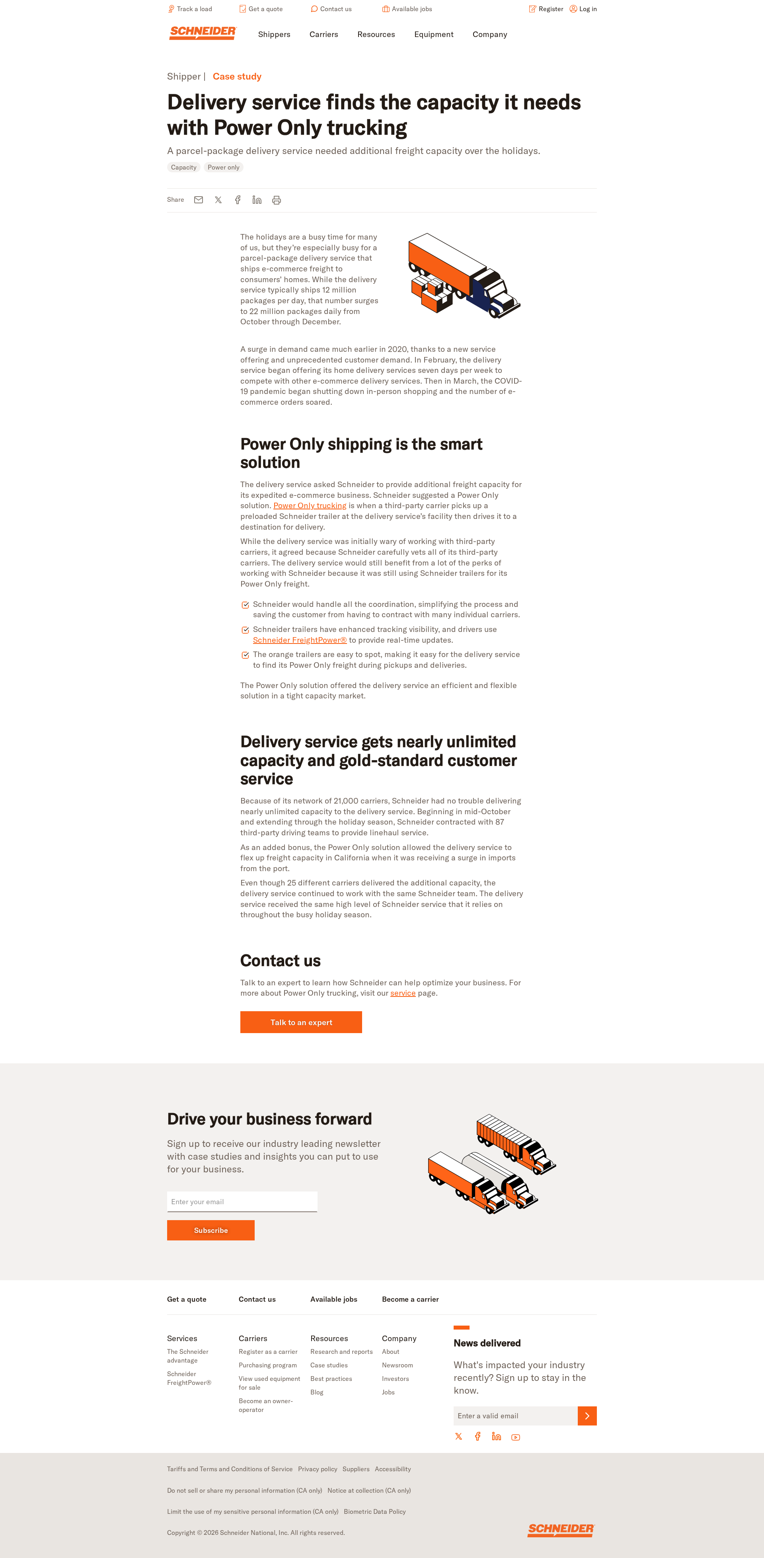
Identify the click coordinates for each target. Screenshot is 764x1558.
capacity (184, 167)
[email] (199, 200)
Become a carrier (410, 1299)
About (391, 1351)
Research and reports (341, 1351)
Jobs (388, 1392)
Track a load (194, 9)
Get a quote (266, 9)
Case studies (329, 1365)
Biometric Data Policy (375, 1511)
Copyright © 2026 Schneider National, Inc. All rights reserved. (256, 1533)
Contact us (336, 9)
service (403, 993)
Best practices (331, 1379)
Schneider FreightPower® (300, 640)
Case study (237, 76)
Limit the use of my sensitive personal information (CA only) (253, 1511)
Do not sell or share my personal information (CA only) (244, 1490)
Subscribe (211, 1230)
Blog (317, 1392)
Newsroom (397, 1365)
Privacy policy (317, 1469)
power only (224, 167)
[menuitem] (274, 34)
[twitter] (218, 200)
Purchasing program (268, 1365)
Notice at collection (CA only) (369, 1490)
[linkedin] (257, 200)
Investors (395, 1379)
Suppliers (356, 1469)
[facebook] (238, 200)
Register (551, 9)
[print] (277, 200)
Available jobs (412, 9)
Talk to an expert (301, 1022)
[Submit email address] (587, 1415)
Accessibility (393, 1469)
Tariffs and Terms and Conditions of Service (230, 1469)
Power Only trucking (310, 505)
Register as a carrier (268, 1351)
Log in (588, 9)
